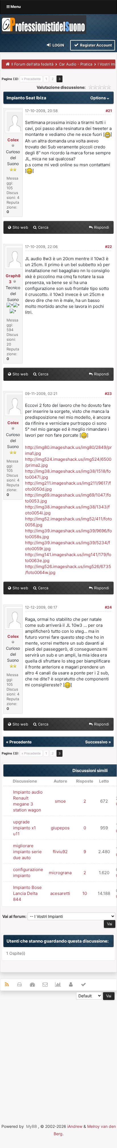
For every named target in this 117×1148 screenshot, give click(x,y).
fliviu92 (60, 851)
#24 (108, 607)
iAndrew (74, 1126)
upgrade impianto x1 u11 (24, 827)
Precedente (20, 741)
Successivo (96, 741)
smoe (60, 801)
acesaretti (60, 893)
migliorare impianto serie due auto (27, 851)
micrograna (60, 872)
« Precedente (31, 79)
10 (84, 893)
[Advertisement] (58, 1058)
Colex (13, 139)
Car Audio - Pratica (75, 64)
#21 (109, 110)
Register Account (95, 45)
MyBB (31, 1126)
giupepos (60, 827)
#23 (108, 393)
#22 (108, 246)
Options (98, 97)
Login (58, 45)
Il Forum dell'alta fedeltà (32, 64)
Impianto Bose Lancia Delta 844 (27, 893)
